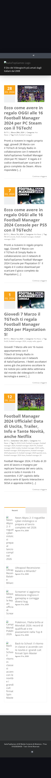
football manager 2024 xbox (14, 455)
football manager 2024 (17, 341)
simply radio (31, 341)
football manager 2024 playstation (17, 450)
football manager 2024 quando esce (32, 453)
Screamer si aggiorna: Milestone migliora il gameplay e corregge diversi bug (27, 596)
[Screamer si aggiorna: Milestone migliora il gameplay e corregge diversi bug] (9, 591)
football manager (25, 135)
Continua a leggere (40, 176)
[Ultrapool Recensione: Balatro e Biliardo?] (9, 567)
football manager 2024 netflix (33, 448)
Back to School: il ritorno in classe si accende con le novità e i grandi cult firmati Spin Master (29, 648)
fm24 (16, 135)
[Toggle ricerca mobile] (41, 62)
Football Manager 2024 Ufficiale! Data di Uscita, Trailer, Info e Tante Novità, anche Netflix (24, 426)
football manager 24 (33, 455)
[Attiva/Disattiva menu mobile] (46, 62)
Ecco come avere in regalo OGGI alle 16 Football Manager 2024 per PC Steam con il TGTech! (23, 118)
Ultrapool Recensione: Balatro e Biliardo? (27, 569)
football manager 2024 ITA (26, 445)
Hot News (37, 234)
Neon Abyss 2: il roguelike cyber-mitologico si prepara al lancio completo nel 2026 (30, 522)
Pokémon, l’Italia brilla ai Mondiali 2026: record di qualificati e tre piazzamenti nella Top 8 (29, 627)
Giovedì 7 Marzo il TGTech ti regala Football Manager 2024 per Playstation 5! (25, 324)
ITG (7, 132)
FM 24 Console (9, 237)
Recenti (15, 510)
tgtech (39, 341)
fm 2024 (17, 443)
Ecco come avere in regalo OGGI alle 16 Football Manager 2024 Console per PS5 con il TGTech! (25, 220)
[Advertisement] (25, 26)
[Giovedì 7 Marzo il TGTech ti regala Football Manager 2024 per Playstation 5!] (31, 300)
